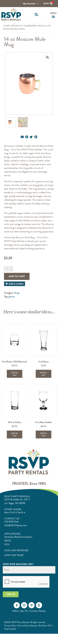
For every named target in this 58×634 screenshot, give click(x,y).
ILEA (6, 544)
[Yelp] (39, 605)
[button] (36, 14)
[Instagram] (24, 605)
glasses (12, 296)
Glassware (30, 25)
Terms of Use (23, 625)
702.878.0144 (11, 521)
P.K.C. (50, 625)
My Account (29, 3)
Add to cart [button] (14, 374)
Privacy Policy (10, 625)
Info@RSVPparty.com (15, 525)
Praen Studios (10, 628)
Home (6, 25)
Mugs (41, 25)
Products (16, 25)
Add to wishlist (16, 283)
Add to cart (17, 276)
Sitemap (33, 625)
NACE (7, 540)
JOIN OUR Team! (14, 555)
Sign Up (10, 594)
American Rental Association (18, 537)
